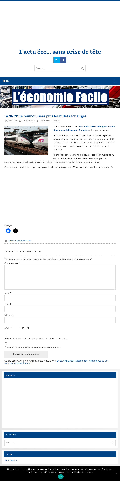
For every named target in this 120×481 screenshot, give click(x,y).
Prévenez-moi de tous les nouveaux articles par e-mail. (32, 347)
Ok (60, 476)
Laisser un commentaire (19, 241)
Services (56, 120)
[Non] (116, 473)
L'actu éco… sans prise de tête (60, 51)
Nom (7, 293)
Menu (6, 80)
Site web (8, 315)
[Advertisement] (60, 22)
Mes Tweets (10, 460)
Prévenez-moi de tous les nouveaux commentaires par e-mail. (35, 339)
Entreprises (45, 120)
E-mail (8, 304)
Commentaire (12, 263)
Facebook (10, 375)
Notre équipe (28, 120)
